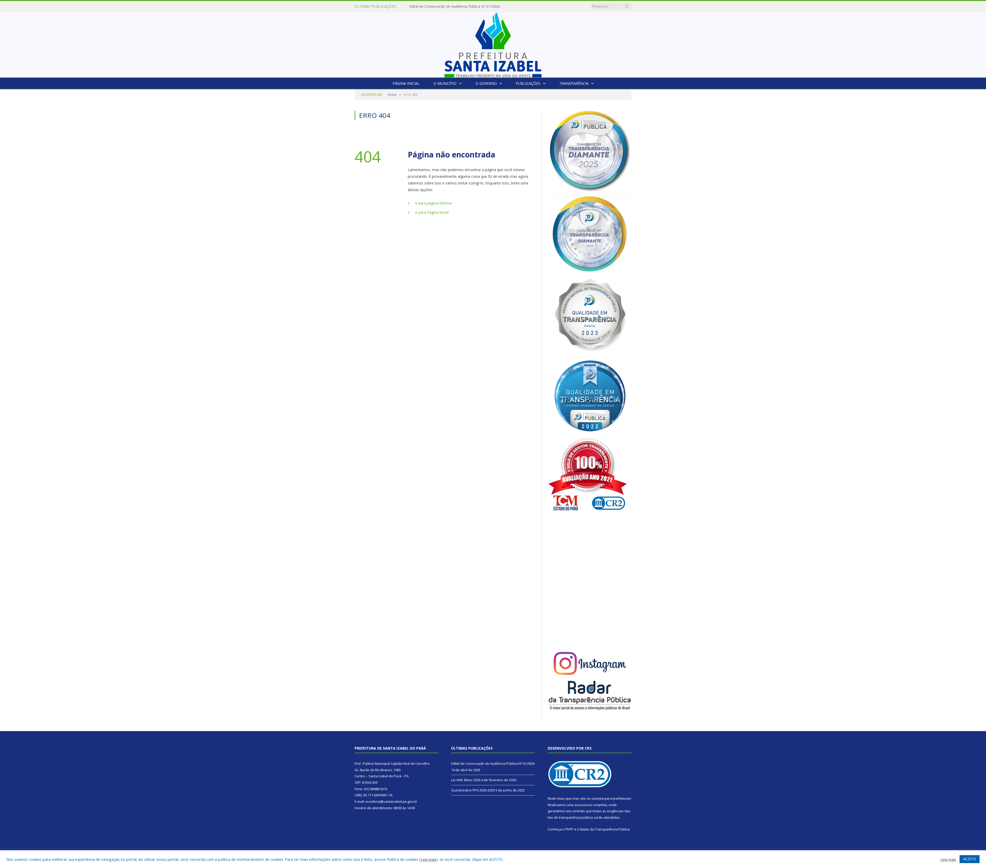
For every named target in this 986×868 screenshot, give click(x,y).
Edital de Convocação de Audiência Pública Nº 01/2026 (493, 763)
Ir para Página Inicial (432, 212)
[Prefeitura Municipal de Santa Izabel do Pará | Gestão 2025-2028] (493, 43)
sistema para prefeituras (610, 798)
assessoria (583, 804)
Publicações (528, 83)
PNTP (569, 829)
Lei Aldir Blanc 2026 (425, 6)
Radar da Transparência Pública (605, 829)
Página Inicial (406, 83)
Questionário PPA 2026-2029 (473, 790)
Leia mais (429, 859)
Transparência (574, 83)
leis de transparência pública (570, 817)
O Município (445, 83)
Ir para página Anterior (433, 203)
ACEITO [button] (969, 858)
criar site (579, 798)
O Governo (486, 83)
